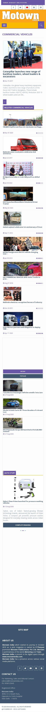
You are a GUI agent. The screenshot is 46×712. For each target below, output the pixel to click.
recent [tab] (23, 371)
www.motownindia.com (12, 656)
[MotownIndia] (23, 16)
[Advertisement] (23, 353)
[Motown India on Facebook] (13, 7)
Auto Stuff (9, 473)
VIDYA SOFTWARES (19, 709)
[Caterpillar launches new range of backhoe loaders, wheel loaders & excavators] (23, 54)
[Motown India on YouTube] (27, 7)
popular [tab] (23, 376)
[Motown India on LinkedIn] (41, 7)
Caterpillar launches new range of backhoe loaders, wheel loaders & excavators (21, 74)
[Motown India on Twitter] (20, 7)
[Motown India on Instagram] (34, 7)
